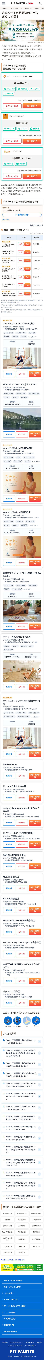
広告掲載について (30, 1346)
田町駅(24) (36, 1232)
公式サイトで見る (12, 106)
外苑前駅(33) (7, 1213)
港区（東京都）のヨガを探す (14, 1259)
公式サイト (21, 374)
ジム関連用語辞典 (10, 1331)
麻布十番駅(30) (36, 1213)
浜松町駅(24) (22, 1232)
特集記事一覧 (9, 1325)
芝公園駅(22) (7, 1246)
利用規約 (39, 1342)
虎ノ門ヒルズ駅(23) (7, 1239)
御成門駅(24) (36, 1226)
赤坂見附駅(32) (22, 1213)
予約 (27, 244)
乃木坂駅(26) (36, 1220)
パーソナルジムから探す (13, 1280)
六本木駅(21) (7, 1252)
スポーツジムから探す (12, 1287)
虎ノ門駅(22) (36, 1239)
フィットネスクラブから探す (14, 1306)
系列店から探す (10, 1319)
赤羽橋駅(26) (7, 1226)
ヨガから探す (9, 1293)
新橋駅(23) (22, 1239)
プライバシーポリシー (15, 1346)
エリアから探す (10, 1312)
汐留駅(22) (21, 1246)
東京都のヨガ (17, 8)
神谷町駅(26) (22, 1220)
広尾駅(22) (36, 1246)
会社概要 (5, 1342)
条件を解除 (6, 219)
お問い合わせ (29, 1342)
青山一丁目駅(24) (7, 1232)
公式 (20, 244)
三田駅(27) (7, 1220)
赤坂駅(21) (22, 1252)
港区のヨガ (28, 8)
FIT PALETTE (6, 8)
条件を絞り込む (23, 215)
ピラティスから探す (11, 1299)
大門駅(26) (22, 1226)
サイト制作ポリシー (16, 1342)
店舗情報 (9, 374)
